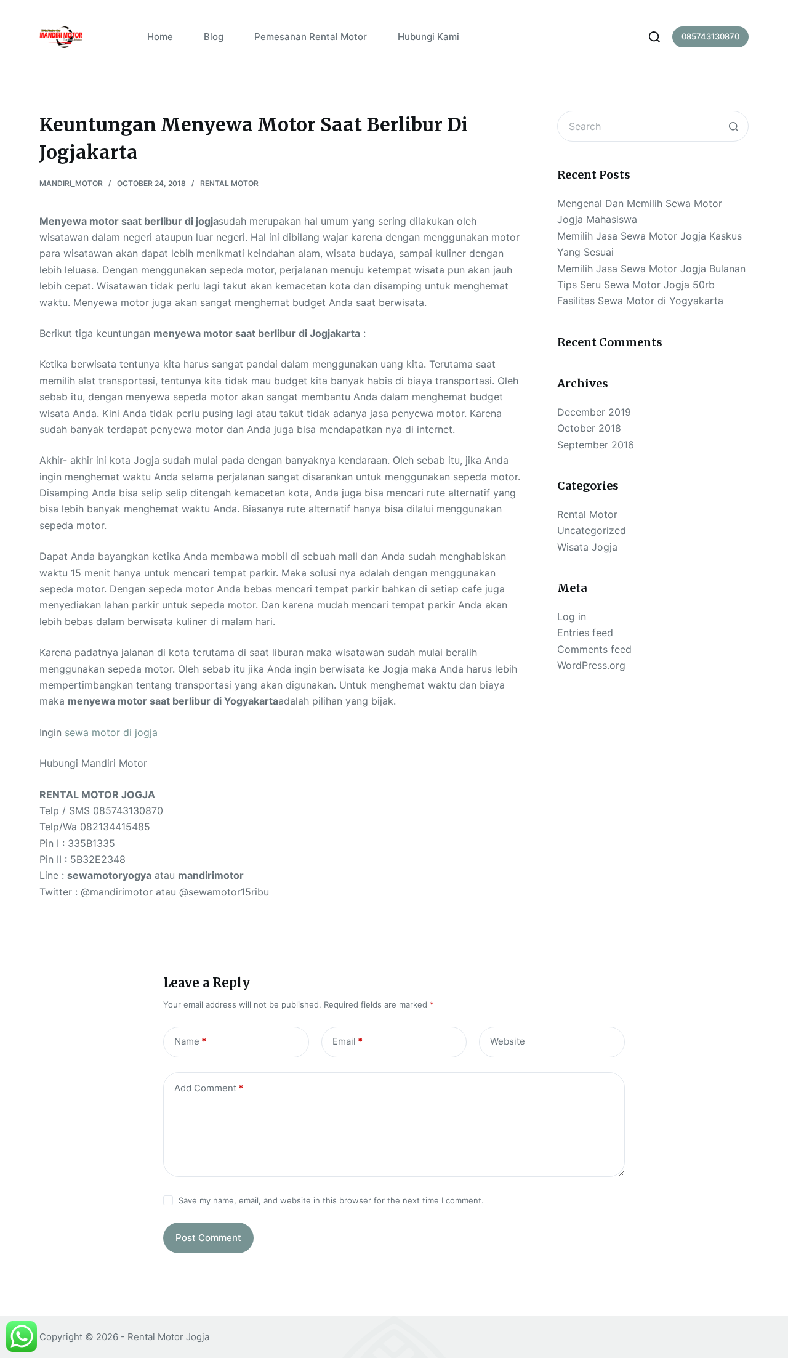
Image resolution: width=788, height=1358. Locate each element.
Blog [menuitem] (213, 36)
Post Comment (208, 1237)
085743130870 (710, 36)
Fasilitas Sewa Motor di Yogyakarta (640, 300)
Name (190, 1041)
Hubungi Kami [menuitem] (428, 36)
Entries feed (585, 632)
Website (507, 1041)
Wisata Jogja (587, 547)
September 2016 (595, 445)
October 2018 (589, 428)
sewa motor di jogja (111, 732)
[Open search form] (654, 36)
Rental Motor (229, 183)
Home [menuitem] (160, 36)
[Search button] (733, 126)
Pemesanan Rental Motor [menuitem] (310, 36)
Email (347, 1041)
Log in (571, 616)
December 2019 (594, 412)
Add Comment (208, 1088)
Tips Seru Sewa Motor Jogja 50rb (636, 284)
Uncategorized (591, 530)
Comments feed (594, 649)
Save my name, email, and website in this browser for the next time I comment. (331, 1200)
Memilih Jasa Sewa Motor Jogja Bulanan (651, 268)
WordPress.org (591, 665)
